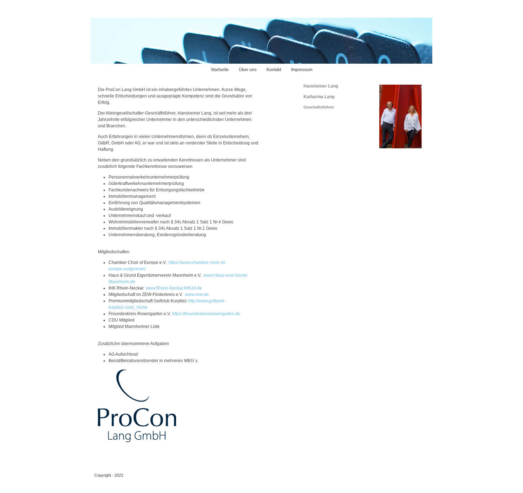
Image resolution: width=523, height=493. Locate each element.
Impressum (301, 69)
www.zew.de (197, 294)
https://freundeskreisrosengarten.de (206, 313)
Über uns (248, 69)
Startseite (220, 69)
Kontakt (273, 69)
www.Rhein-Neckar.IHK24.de (174, 288)
